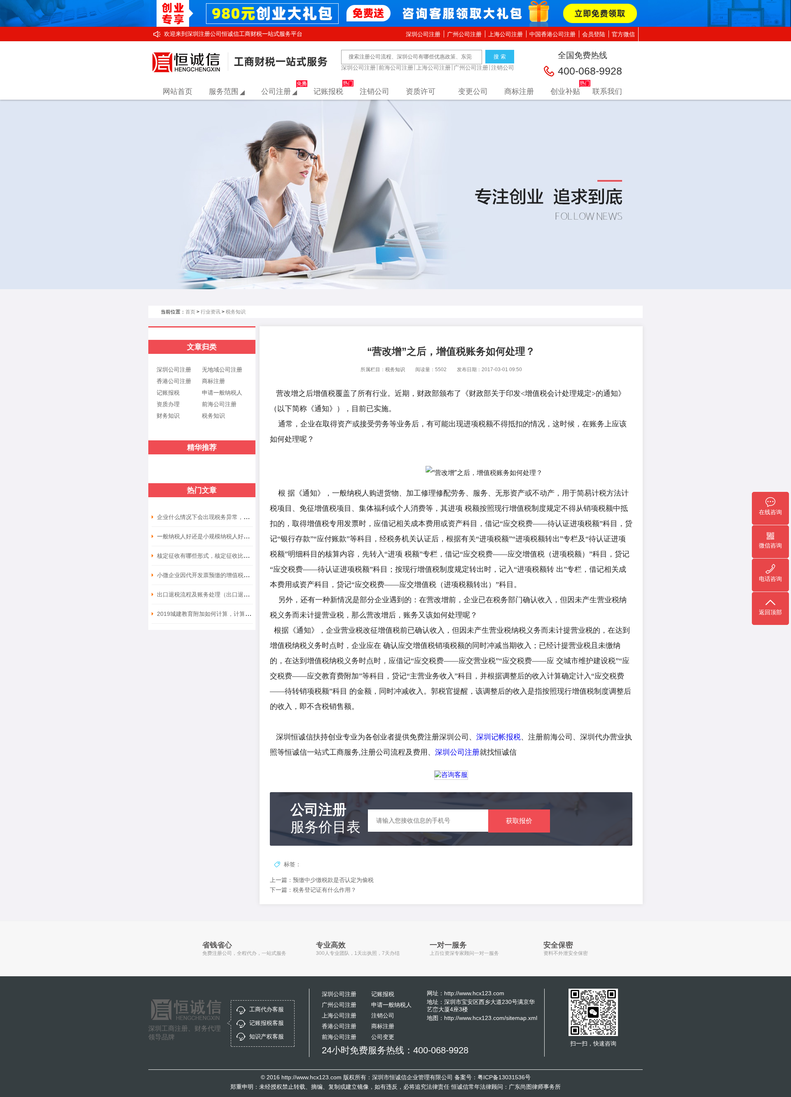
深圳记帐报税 (498, 737)
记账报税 (328, 91)
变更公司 (473, 91)
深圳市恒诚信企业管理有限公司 (412, 1077)
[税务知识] (395, 194)
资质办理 (168, 404)
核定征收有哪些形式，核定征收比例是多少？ (214, 555)
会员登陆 (593, 34)
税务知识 (236, 312)
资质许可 (420, 91)
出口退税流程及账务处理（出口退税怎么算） (214, 594)
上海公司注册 (505, 34)
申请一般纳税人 (222, 392)
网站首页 (177, 91)
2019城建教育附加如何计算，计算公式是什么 (215, 613)
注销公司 (502, 67)
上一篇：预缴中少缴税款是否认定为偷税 (322, 880)
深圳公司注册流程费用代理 (188, 62)
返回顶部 (770, 612)
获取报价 (519, 820)
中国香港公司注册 (552, 34)
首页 (190, 312)
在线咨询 (770, 512)
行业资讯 (210, 312)
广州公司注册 (464, 34)
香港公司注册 (174, 381)
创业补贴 (565, 91)
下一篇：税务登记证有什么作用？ (313, 889)
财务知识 (168, 415)
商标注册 (519, 91)
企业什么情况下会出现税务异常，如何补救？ (214, 517)
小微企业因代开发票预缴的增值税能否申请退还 (217, 575)
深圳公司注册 (423, 34)
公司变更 (382, 1037)
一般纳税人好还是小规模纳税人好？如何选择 (214, 536)
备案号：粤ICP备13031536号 (492, 1077)
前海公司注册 (396, 67)
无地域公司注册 (222, 369)
